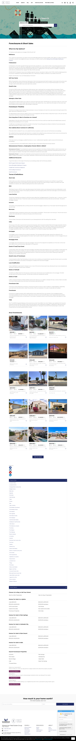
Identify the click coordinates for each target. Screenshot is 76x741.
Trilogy (10, 562)
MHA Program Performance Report (17, 163)
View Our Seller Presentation (15, 595)
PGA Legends (12, 513)
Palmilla (10, 544)
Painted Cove (12, 546)
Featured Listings (49, 2)
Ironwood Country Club (13, 571)
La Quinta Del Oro (12, 484)
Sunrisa (10, 501)
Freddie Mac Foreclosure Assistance (17, 167)
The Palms (11, 528)
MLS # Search (27, 731)
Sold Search (26, 732)
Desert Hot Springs (42, 661)
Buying (37, 727)
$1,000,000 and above (43, 604)
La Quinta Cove (12, 560)
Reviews (50, 728)
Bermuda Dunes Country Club (15, 573)
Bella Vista (11, 491)
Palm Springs (41, 654)
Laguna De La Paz (13, 577)
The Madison (11, 530)
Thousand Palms (12, 663)
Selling (37, 728)
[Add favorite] (26, 337)
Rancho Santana (12, 534)
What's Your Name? (62, 717)
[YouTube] (38, 472)
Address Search (27, 734)
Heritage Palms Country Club (15, 486)
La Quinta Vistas (12, 482)
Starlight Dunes (12, 489)
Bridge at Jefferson (13, 581)
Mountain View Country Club (15, 540)
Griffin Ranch (11, 523)
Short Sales (40, 610)
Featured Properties (52, 730)
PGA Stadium (12, 511)
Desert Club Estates (13, 548)
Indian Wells (41, 658)
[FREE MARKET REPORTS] (38, 684)
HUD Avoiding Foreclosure (15, 169)
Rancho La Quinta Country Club (15, 550)
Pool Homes (41, 606)
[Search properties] (55, 25)
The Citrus (11, 542)
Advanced (33, 22)
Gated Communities (13, 608)
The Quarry (11, 564)
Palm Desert (11, 656)
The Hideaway (12, 532)
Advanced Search (27, 727)
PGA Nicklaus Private (13, 509)
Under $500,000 (12, 602)
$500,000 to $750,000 (43, 602)
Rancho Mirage (12, 658)
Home (17, 2)
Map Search (26, 728)
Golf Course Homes (13, 606)
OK (73, 738)
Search (23, 2)
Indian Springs (12, 497)
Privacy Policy (38, 739)
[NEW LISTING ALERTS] (38, 678)
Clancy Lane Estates (13, 566)
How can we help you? (63, 722)
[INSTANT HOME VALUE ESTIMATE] (38, 671)
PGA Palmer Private (13, 515)
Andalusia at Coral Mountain (14, 521)
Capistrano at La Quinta (13, 556)
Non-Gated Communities (44, 608)
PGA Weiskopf (12, 517)
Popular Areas (13, 480)
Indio (10, 661)
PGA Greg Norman (13, 554)
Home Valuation (39, 2)
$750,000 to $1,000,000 (14, 604)
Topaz (10, 499)
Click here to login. (69, 734)
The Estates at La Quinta (14, 525)
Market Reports (13, 587)
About (50, 727)
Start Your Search (38, 456)
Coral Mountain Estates (13, 519)
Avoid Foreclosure (13, 172)
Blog (49, 731)
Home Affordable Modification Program (17, 165)
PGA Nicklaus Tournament (14, 507)
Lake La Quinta (12, 505)
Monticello (11, 495)
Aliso (10, 503)
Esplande (11, 493)
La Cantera (11, 536)
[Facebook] (38, 467)
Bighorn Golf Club (12, 569)
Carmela (11, 538)
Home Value (38, 731)
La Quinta (11, 654)
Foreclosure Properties (14, 610)
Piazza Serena (12, 558)
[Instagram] (38, 470)
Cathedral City (41, 656)
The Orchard (11, 552)
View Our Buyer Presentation (45, 595)
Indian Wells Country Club (14, 575)
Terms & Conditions (48, 739)
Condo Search (27, 730)
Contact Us (5, 730)
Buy (32, 2)
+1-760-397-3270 (7, 728)
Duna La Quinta (12, 579)
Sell (28, 2)
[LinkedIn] (38, 475)
